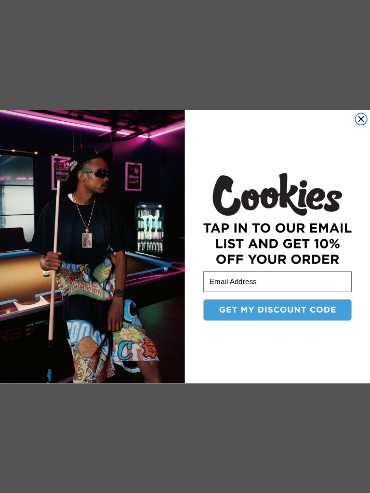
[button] (277, 309)
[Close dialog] (361, 119)
